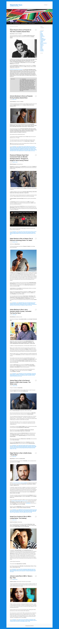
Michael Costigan (30, 511)
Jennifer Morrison (24, 303)
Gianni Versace (15, 303)
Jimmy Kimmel (29, 85)
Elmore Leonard (23, 510)
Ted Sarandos (29, 375)
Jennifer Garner (21, 511)
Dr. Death (27, 302)
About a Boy (20, 619)
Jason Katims (23, 620)
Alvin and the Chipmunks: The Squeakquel (27, 619)
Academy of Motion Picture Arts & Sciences (29, 146)
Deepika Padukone (24, 82)
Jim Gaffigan (30, 374)
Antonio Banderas (22, 81)
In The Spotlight (42, 40)
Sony (20, 570)
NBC (14, 621)
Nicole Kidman (33, 87)
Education (41, 35)
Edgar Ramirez (31, 302)
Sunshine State (18, 512)
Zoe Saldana (27, 89)
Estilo (41, 37)
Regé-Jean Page (24, 233)
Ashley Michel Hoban (21, 302)
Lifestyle (41, 42)
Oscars (21, 88)
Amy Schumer (25, 373)
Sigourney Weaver (21, 150)
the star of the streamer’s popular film (20, 482)
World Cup (41, 50)
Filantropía (41, 38)
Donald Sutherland (25, 569)
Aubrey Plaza (20, 445)
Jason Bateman (17, 511)
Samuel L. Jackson (16, 150)
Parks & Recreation (19, 447)
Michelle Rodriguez (16, 233)
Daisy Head (28, 231)
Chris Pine (24, 231)
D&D (26, 231)
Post (20, 375)
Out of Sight (13, 512)
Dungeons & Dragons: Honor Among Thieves (16, 232)
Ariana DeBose (27, 81)
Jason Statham (29, 446)
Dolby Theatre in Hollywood (30, 82)
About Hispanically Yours (16, 23)
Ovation (23, 88)
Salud (41, 47)
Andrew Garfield (31, 80)
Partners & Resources (32, 23)
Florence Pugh (30, 148)
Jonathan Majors (22, 86)
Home (11, 23)
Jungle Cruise (25, 511)
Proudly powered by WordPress (29, 625)
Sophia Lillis (28, 233)
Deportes (41, 34)
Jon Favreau (26, 620)
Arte (41, 32)
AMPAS (23, 80)
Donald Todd (14, 510)
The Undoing (22, 305)
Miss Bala (11, 570)
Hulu (17, 446)
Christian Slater (34, 373)
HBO (18, 303)
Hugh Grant (26, 84)
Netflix (14, 304)
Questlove (32, 88)
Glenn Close (33, 148)
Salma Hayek (11, 150)
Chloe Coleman (21, 231)
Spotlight (41, 48)
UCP (24, 305)
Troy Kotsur (23, 89)
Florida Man (11, 303)
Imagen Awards (20, 446)
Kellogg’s (33, 374)
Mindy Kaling (29, 87)
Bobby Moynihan (29, 373)
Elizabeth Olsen (31, 83)
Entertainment (14, 146)
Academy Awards (24, 79)
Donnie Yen (13, 148)
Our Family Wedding (21, 621)
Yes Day (27, 512)
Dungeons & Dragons (33, 231)
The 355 (21, 512)
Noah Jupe (18, 570)
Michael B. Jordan (25, 87)
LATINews (41, 41)
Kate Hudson (31, 86)
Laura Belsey (29, 303)
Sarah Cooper (26, 375)
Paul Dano (25, 88)
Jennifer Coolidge (34, 446)
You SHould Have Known (32, 570)
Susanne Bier (23, 570)
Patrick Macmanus (21, 304)
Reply (29, 621)
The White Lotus (31, 447)
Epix (32, 569)
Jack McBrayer (17, 374)
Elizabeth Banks (26, 83)
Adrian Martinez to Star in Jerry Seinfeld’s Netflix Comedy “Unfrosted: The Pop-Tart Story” (21, 311)
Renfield (22, 375)
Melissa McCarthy (17, 149)
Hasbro (25, 232)
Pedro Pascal (29, 88)
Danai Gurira (27, 147)
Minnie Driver (32, 620)
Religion (41, 46)
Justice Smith (12, 233)
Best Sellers (24, 445)
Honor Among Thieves (29, 232)
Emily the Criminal (31, 445)
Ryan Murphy (29, 304)
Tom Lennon (33, 375)
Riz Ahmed (35, 149)
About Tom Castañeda (24, 23)
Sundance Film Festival (25, 447)
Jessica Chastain (24, 85)
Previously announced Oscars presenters (16, 69)
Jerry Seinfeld (26, 374)
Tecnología (42, 49)
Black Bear (27, 445)
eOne (22, 232)
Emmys (34, 302)
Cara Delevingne (31, 81)
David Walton (14, 620)
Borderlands (28, 503)
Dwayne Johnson (22, 83)
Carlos (25, 302)
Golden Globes (35, 510)
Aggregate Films (21, 509)
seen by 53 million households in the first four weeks (19, 500)
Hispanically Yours (16, 5)
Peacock (26, 304)
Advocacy (41, 31)
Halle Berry (23, 84)
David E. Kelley (21, 569)
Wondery (26, 305)
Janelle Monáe (30, 84)
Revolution (26, 621)
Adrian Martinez (21, 373)
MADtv (29, 620)
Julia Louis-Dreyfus (26, 86)
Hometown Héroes (43, 39)
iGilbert (14, 374)
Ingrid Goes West (25, 446)
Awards (41, 33)
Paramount (20, 233)
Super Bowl (31, 233)
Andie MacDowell (27, 80)
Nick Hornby (17, 621)
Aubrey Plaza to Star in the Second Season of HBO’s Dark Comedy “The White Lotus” (20, 382)
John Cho (32, 85)
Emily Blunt (26, 148)
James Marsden (22, 374)
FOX (16, 620)
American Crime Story (26, 509)
